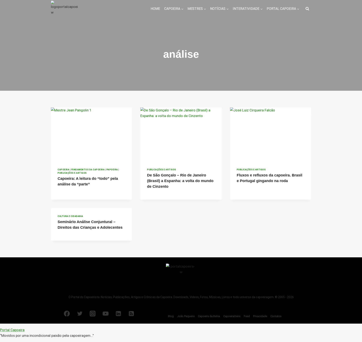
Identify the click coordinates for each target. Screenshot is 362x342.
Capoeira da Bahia (209, 316)
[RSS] (131, 313)
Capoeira (63, 169)
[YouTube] (105, 313)
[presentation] (91, 134)
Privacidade (260, 316)
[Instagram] (92, 313)
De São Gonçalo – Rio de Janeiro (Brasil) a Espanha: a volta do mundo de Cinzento (180, 181)
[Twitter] (80, 313)
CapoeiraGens (231, 316)
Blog (171, 316)
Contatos (276, 316)
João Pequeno (186, 316)
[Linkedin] (118, 313)
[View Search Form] (307, 9)
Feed (247, 316)
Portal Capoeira (12, 330)
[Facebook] (67, 313)
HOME (155, 9)
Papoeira (112, 169)
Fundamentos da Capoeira (88, 169)
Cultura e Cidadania (70, 216)
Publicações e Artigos (72, 173)
